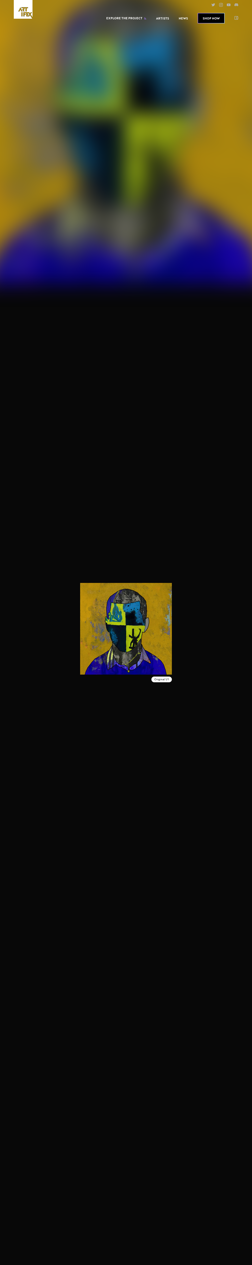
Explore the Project (124, 18)
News (183, 18)
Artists (162, 18)
